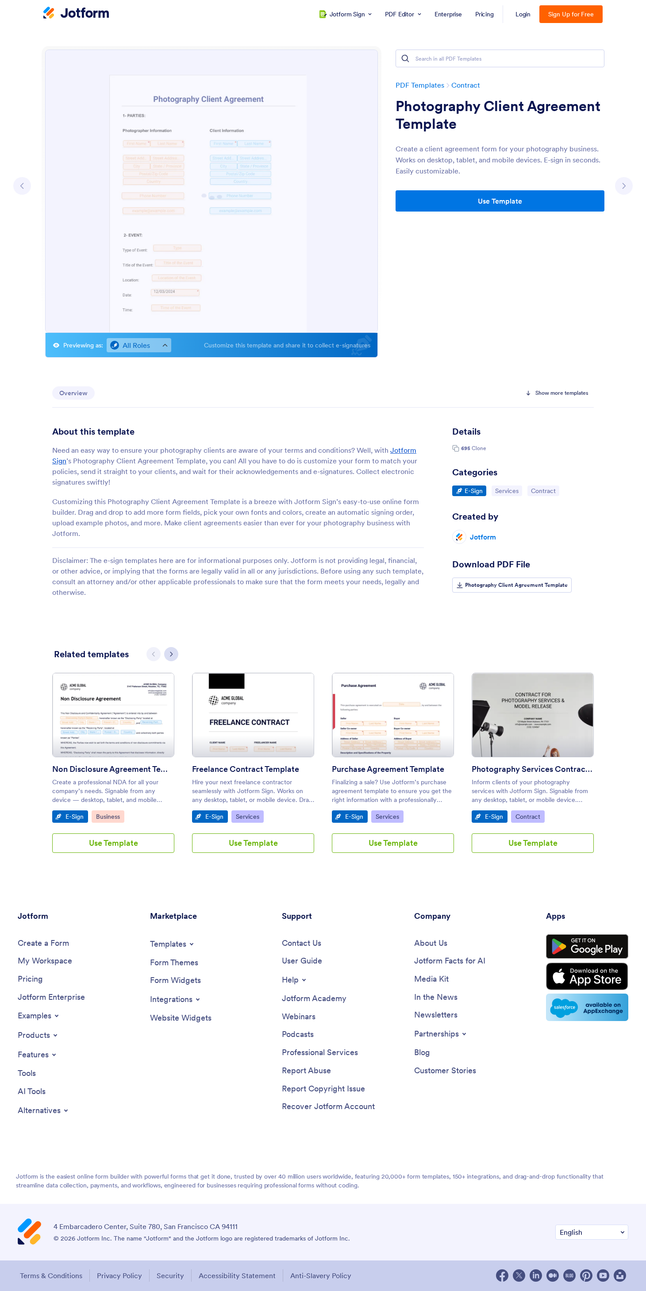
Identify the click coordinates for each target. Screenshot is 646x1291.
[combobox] (139, 345)
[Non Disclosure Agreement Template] (113, 715)
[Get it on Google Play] (587, 946)
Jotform (483, 536)
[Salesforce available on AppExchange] (587, 1007)
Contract (465, 85)
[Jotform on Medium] (552, 1275)
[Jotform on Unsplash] (620, 1275)
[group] (113, 770)
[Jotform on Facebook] (502, 1275)
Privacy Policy (119, 1275)
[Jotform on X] (519, 1275)
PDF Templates (420, 85)
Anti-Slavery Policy (320, 1275)
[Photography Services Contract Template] (532, 715)
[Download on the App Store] (587, 976)
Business (110, 816)
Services (508, 490)
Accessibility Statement (237, 1275)
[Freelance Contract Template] (253, 715)
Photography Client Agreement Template (498, 115)
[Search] (405, 58)
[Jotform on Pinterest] (586, 1275)
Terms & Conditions (51, 1275)
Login (523, 14)
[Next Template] (624, 186)
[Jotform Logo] (76, 13)
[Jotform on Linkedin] (536, 1275)
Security (170, 1275)
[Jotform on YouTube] (603, 1275)
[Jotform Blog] (569, 1275)
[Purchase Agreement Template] (393, 715)
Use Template (500, 201)
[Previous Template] (22, 186)
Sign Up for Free (571, 14)
